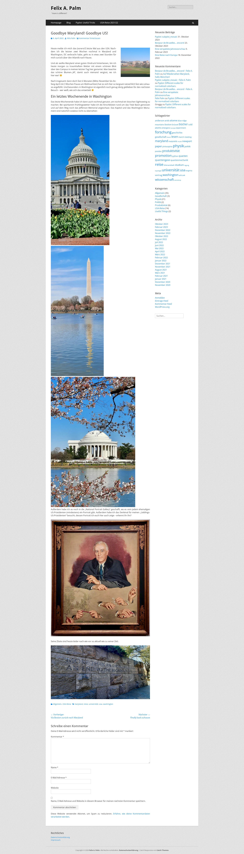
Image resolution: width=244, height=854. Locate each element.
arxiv (167, 120)
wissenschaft (164, 179)
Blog (68, 22)
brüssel (175, 124)
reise (86, 704)
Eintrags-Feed (161, 300)
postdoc (158, 151)
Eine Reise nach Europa (166, 55)
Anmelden (160, 297)
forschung (163, 132)
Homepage (56, 22)
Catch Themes (163, 850)
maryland (79, 704)
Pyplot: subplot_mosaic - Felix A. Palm (173, 80)
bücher (183, 124)
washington (108, 704)
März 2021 (160, 272)
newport (187, 141)
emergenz (166, 128)
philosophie (167, 146)
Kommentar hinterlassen (89, 38)
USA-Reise (67, 704)
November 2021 (162, 266)
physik (178, 145)
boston (168, 124)
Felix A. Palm (66, 8)
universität (93, 704)
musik (180, 141)
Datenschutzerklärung (60, 837)
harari (169, 137)
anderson (159, 120)
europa (173, 128)
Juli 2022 (159, 242)
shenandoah (169, 165)
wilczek (182, 175)
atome (173, 120)
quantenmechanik (179, 160)
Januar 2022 (160, 260)
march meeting (185, 137)
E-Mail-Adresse (59, 777)
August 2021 (161, 269)
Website (55, 787)
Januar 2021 (160, 279)
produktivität (171, 151)
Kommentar (57, 736)
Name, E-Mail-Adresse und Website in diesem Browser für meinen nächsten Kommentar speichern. (98, 801)
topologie (158, 171)
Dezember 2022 (162, 230)
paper (158, 146)
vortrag (158, 175)
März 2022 (160, 254)
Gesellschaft (161, 196)
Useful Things (161, 211)
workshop (177, 180)
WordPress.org (162, 307)
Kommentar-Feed (163, 303)
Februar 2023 (161, 227)
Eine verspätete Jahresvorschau (170, 49)
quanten (183, 155)
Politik (158, 202)
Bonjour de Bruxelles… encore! (169, 42)
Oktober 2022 (161, 236)
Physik (158, 199)
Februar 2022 (161, 257)
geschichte (177, 132)
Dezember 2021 (162, 263)
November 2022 (162, 233)
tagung (186, 165)
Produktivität (161, 205)
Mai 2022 (159, 248)
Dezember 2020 (162, 282)
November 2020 (162, 285)
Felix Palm (71, 38)
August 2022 (161, 239)
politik (187, 146)
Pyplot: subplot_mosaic (166, 36)
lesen (174, 136)
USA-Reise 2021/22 (109, 22)
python (175, 156)
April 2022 (160, 251)
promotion (163, 155)
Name (54, 767)
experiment (181, 128)
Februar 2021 (161, 275)
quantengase (162, 160)
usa (100, 704)
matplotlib (173, 141)
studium (179, 164)
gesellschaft (160, 137)
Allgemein (57, 704)
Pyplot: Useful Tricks (85, 22)
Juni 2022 (159, 245)
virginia (189, 170)
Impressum (55, 840)
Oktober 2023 (161, 224)
